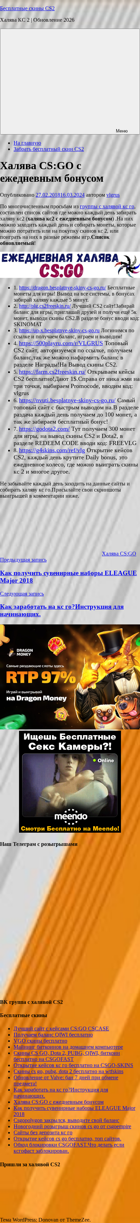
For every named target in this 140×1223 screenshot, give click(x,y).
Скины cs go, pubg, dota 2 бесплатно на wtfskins (68, 1071)
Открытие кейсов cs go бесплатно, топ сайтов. (67, 1138)
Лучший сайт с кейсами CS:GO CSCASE (61, 1028)
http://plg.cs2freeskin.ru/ (45, 306)
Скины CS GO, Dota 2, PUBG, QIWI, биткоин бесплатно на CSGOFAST (67, 1056)
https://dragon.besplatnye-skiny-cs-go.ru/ (62, 287)
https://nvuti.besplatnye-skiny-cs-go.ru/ (67, 400)
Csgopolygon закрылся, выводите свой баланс (66, 1120)
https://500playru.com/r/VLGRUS (61, 343)
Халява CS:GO (119, 553)
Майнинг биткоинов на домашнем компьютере (68, 1047)
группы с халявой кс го (107, 206)
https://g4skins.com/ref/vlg (52, 450)
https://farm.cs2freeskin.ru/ (52, 371)
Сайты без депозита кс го (43, 1132)
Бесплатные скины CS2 (27, 8)
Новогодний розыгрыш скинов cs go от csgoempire (72, 1126)
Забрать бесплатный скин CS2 (49, 149)
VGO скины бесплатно (40, 1041)
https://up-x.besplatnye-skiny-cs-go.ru (59, 330)
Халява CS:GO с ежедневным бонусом (59, 1102)
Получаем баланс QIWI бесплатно (53, 1035)
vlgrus (113, 195)
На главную (27, 143)
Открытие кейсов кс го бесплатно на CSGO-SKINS (73, 1065)
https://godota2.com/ (44, 428)
